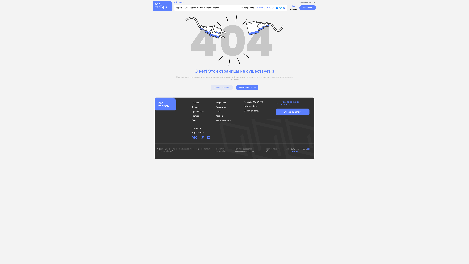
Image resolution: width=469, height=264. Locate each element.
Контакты (196, 128)
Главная (195, 103)
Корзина (219, 116)
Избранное (249, 7)
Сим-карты (190, 7)
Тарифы (179, 7)
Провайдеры (212, 7)
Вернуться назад (221, 87)
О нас (218, 111)
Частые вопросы (223, 120)
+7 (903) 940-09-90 (265, 7)
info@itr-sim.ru (251, 106)
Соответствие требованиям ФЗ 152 (277, 150)
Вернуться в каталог (247, 87)
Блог (194, 120)
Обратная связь (251, 111)
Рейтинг (201, 7)
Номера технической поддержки (289, 103)
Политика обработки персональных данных (244, 150)
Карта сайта (198, 132)
